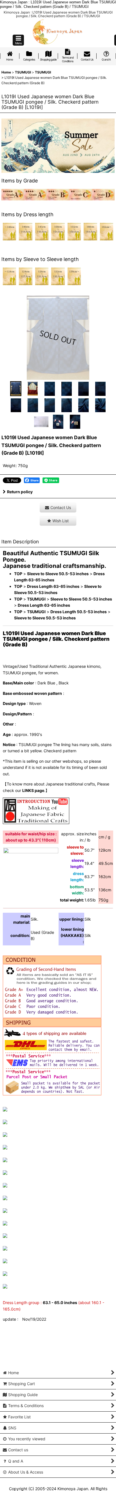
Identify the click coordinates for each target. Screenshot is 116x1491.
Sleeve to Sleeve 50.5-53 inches (58, 573)
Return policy (20, 491)
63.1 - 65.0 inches (60, 1302)
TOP (18, 573)
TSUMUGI (36, 599)
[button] (18, 40)
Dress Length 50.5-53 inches (78, 611)
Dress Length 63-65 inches (53, 586)
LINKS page (33, 790)
